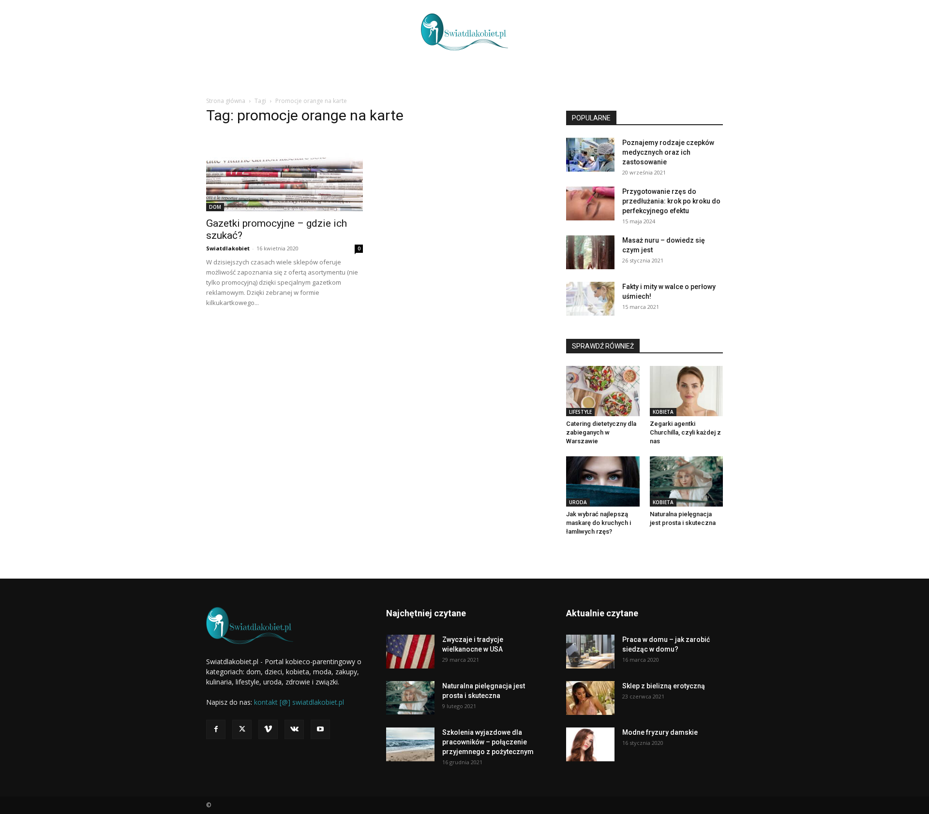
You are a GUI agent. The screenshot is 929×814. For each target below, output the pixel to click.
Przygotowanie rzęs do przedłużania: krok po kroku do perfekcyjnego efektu (671, 201)
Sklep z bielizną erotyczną (663, 686)
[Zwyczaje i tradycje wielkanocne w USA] (410, 652)
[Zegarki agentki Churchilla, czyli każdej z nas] (686, 391)
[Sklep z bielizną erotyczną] (590, 698)
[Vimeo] (268, 729)
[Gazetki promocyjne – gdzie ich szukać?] (284, 172)
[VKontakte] (294, 729)
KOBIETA (663, 411)
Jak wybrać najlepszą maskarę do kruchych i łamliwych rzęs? (598, 522)
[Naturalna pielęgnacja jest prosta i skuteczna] (686, 481)
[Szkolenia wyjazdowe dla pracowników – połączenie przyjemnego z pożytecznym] (410, 744)
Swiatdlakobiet (228, 248)
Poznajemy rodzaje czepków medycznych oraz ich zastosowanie (668, 152)
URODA (578, 502)
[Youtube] (320, 729)
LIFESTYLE (580, 411)
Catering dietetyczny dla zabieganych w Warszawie (601, 432)
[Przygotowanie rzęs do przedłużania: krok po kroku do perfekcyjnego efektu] (590, 203)
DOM (215, 207)
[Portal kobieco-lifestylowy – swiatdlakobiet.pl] (464, 32)
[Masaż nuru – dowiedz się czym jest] (590, 252)
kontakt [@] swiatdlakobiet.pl (299, 702)
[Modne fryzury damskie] (590, 744)
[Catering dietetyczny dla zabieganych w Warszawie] (603, 391)
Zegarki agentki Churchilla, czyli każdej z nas (685, 432)
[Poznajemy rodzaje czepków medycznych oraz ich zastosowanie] (590, 155)
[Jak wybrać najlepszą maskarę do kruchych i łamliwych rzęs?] (603, 481)
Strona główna (225, 101)
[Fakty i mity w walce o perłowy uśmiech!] (590, 299)
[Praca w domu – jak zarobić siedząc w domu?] (590, 652)
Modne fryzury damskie (660, 732)
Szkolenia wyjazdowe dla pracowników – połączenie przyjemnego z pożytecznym (488, 742)
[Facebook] (215, 729)
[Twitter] (242, 729)
